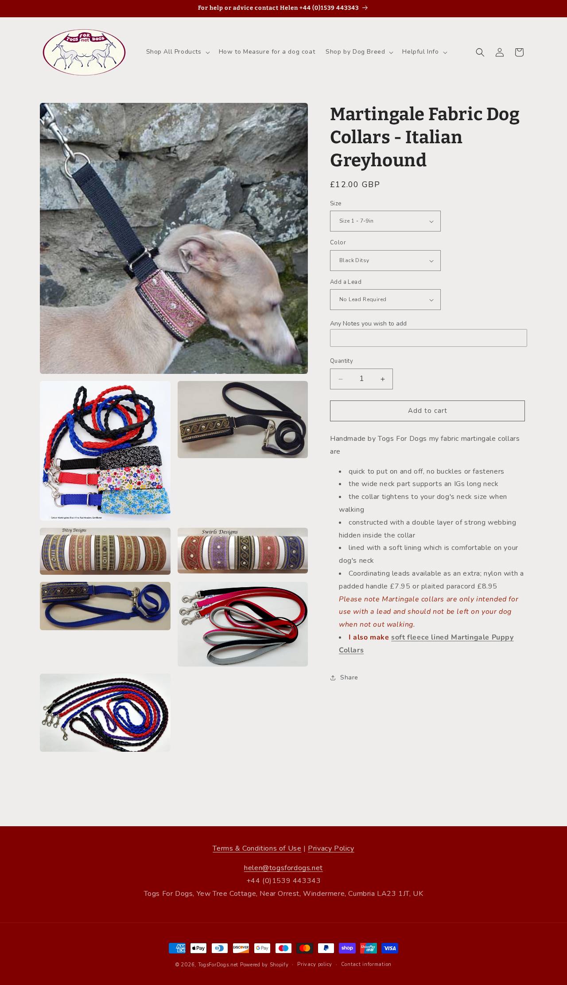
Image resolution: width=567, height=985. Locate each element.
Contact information (366, 964)
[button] (177, 52)
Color (338, 243)
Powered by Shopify (264, 964)
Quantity (341, 361)
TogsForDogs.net (218, 964)
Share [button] (349, 677)
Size (336, 204)
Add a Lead (345, 282)
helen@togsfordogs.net (283, 868)
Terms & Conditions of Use (257, 848)
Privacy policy (314, 964)
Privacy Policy (331, 848)
